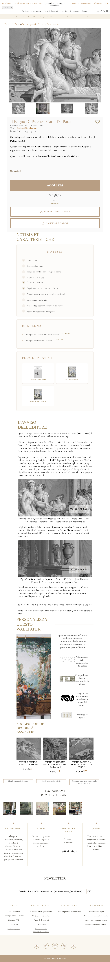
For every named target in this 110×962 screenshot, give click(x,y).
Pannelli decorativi (51, 11)
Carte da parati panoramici (41, 911)
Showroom (21, 3)
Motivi (65, 11)
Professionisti (98, 3)
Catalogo (25, 11)
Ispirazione (76, 3)
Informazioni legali (96, 911)
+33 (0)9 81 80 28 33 (9, 3)
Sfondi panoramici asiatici (51, 781)
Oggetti (85, 11)
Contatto (29, 3)
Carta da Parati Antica (48, 24)
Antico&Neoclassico (26, 128)
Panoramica (36, 11)
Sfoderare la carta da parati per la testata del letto (84, 782)
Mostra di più (15, 171)
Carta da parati (28, 24)
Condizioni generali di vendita (96, 916)
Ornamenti (74, 11)
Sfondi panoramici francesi (18, 781)
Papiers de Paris (11, 24)
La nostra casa (86, 3)
